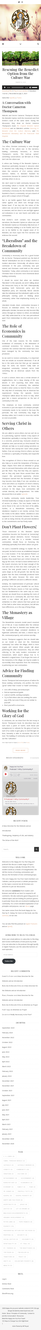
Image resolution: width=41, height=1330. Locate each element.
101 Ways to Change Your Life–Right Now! (15, 1321)
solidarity (28, 1239)
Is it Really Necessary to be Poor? (19, 1014)
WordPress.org (7, 1293)
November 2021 (8, 1086)
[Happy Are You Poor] (20, 22)
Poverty (9, 1226)
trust (22, 1257)
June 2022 (5, 1052)
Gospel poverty (24, 1195)
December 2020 (8, 1139)
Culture (22, 1174)
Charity (8, 1169)
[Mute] (30, 87)
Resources (20, 1316)
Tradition (9, 1257)
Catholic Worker (26, 1165)
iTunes (19, 98)
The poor (9, 1252)
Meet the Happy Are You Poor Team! (13, 1318)
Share (35, 778)
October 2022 (7, 1042)
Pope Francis (25, 1222)
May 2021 (5, 1115)
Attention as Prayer (31, 1005)
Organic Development (14, 1217)
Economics (26, 1182)
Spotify (12, 98)
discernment (27, 1178)
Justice (8, 1208)
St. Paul (25, 1243)
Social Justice (11, 1239)
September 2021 (8, 1095)
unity (7, 1261)
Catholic (9, 1165)
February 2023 (7, 1033)
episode (24, 494)
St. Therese (10, 1248)
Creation (9, 1174)
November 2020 (8, 1144)
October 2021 (7, 1090)
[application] (20, 87)
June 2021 (5, 1110)
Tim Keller (23, 1252)
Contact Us (31, 1313)
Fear (32, 1187)
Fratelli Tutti (25, 1191)
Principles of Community (19, 1313)
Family (21, 1187)
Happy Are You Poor (13, 1200)
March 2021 (6, 1124)
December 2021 (8, 1081)
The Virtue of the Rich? (10, 840)
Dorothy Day (10, 1182)
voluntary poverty (24, 1261)
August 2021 (6, 1100)
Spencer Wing (21, 742)
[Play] (5, 87)
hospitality (10, 1204)
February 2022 (7, 1071)
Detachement (10, 1178)
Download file (7, 91)
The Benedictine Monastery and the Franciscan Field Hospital (20, 133)
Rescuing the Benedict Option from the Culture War (20, 73)
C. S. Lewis (9, 1156)
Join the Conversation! (9, 1316)
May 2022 (5, 1057)
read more (20, 750)
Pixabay (28, 742)
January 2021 (7, 1134)
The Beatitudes (27, 1248)
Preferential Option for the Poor (19, 1230)
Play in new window (21, 91)
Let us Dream (23, 1208)
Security (22, 1235)
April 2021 (5, 1119)
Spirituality (10, 1243)
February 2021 (7, 1129)
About (27, 906)
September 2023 (8, 1028)
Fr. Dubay (9, 1191)
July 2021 (5, 1105)
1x (15, 775)
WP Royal (25, 1326)
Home (4, 1313)
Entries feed (6, 1284)
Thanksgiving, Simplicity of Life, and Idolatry (17, 835)
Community (23, 1169)
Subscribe (27, 778)
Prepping (8, 1235)
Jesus (23, 1204)
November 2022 (8, 1037)
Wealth (8, 1265)
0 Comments (34, 758)
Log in (4, 1279)
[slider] (35, 87)
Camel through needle (14, 1161)
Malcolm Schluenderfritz (14, 758)
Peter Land (9, 1222)
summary (5, 915)
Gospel (8, 1195)
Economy (9, 1187)
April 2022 (5, 1062)
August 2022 (6, 1047)
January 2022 (7, 1076)
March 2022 (6, 1066)
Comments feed (8, 1289)
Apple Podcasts (31, 924)
